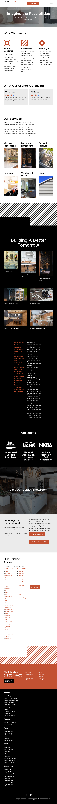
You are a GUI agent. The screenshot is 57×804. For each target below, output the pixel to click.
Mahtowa (8, 607)
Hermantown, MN (9, 774)
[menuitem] (50, 4)
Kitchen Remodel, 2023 (11, 328)
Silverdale (9, 622)
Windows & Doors (9, 711)
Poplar (21, 590)
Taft (6, 630)
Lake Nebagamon (22, 584)
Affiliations (8, 756)
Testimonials (8, 740)
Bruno (7, 578)
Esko (6, 594)
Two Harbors (9, 634)
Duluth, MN (7, 769)
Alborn (7, 571)
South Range (23, 598)
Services (7, 692)
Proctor (8, 613)
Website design (45, 798)
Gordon (21, 575)
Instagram (41, 674)
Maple (20, 588)
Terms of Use (32, 798)
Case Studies (8, 731)
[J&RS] (11, 3)
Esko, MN (7, 778)
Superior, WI (8, 783)
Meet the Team (8, 749)
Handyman (7, 713)
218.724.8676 (13, 675)
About (6, 744)
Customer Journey (10, 722)
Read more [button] (8, 103)
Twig (6, 632)
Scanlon (8, 617)
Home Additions (9, 702)
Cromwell (8, 588)
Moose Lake (9, 611)
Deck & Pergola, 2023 (11, 303)
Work (6, 728)
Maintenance (19, 800)
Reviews (6, 738)
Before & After (9, 734)
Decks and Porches (10, 704)
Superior (21, 600)
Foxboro (21, 573)
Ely (6, 592)
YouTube (40, 676)
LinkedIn (41, 680)
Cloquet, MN (8, 772)
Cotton (7, 586)
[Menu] (50, 4)
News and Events (9, 760)
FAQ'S (5, 754)
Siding (6, 709)
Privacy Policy (9, 763)
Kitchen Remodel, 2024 (38, 328)
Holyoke (8, 603)
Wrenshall (8, 638)
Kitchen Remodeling (10, 698)
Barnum (7, 573)
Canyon (7, 580)
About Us (7, 747)
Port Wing (22, 592)
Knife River (9, 605)
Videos (6, 736)
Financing (7, 751)
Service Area (8, 766)
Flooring (7, 707)
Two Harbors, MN (9, 776)
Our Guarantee (8, 725)
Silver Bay (9, 620)
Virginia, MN (8, 780)
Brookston (8, 575)
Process (7, 719)
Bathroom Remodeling (11, 700)
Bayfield (21, 571)
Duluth (7, 590)
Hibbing (8, 601)
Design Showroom (9, 716)
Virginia (8, 636)
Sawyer (7, 615)
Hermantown (9, 599)
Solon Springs (21, 595)
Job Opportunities (10, 758)
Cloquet (8, 584)
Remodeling (7, 696)
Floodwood (8, 596)
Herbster (21, 580)
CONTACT (33, 3)
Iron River (22, 582)
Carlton (8, 582)
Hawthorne (22, 578)
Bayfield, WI (8, 785)
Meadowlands (9, 609)
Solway (7, 624)
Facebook (41, 678)
